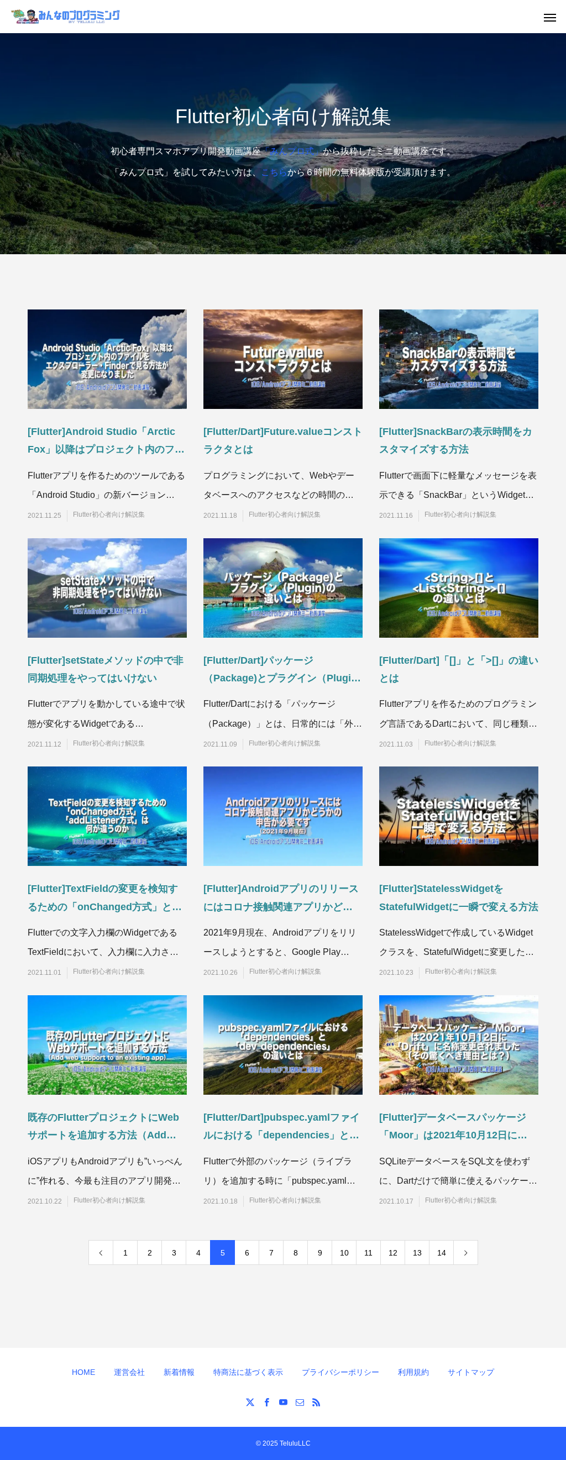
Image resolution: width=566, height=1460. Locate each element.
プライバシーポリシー (340, 1372)
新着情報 (179, 1372)
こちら (274, 172)
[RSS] (316, 1402)
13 (417, 1252)
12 (393, 1252)
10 (344, 1252)
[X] (249, 1402)
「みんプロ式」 (292, 151)
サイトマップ (471, 1372)
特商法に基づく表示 (248, 1372)
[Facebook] (266, 1402)
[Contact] (299, 1402)
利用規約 (413, 1372)
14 (441, 1252)
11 (368, 1252)
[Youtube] (283, 1402)
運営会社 (129, 1372)
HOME (83, 1372)
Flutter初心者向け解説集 (109, 514)
